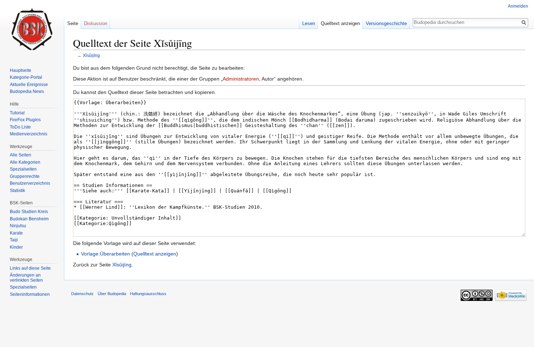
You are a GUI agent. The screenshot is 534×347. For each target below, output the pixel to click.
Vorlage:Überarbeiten (105, 254)
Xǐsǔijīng (91, 55)
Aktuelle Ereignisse (29, 84)
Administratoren (241, 79)
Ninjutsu (18, 225)
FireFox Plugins (25, 119)
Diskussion (95, 23)
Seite (72, 23)
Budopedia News (27, 91)
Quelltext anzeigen (154, 254)
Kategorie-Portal (26, 77)
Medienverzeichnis (28, 133)
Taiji (14, 239)
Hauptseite (20, 70)
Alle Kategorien (25, 162)
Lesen (308, 23)
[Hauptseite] (32, 29)
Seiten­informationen (30, 294)
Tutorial (17, 112)
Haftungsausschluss (148, 293)
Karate (16, 233)
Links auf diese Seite (30, 268)
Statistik (17, 190)
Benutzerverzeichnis (30, 183)
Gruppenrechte (25, 176)
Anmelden (518, 6)
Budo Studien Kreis (29, 211)
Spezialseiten (23, 169)
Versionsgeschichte (386, 23)
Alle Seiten (20, 155)
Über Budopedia (112, 293)
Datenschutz (82, 293)
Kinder (16, 247)
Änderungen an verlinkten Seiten (26, 278)
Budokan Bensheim (29, 218)
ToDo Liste (20, 127)
